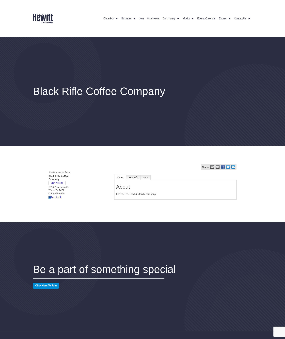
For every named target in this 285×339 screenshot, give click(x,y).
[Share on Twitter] (228, 167)
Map (145, 177)
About (120, 177)
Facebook (56, 197)
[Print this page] (212, 167)
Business (126, 18)
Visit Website (57, 183)
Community (169, 18)
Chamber (108, 18)
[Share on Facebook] (223, 167)
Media (186, 18)
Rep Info (133, 177)
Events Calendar (206, 18)
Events (222, 18)
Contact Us (240, 18)
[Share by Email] (218, 167)
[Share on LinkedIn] (233, 167)
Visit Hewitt (153, 18)
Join (141, 18)
